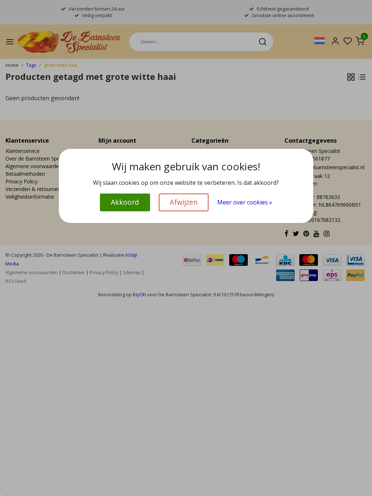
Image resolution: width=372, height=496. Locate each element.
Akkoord (125, 202)
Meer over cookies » (244, 202)
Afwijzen (184, 202)
